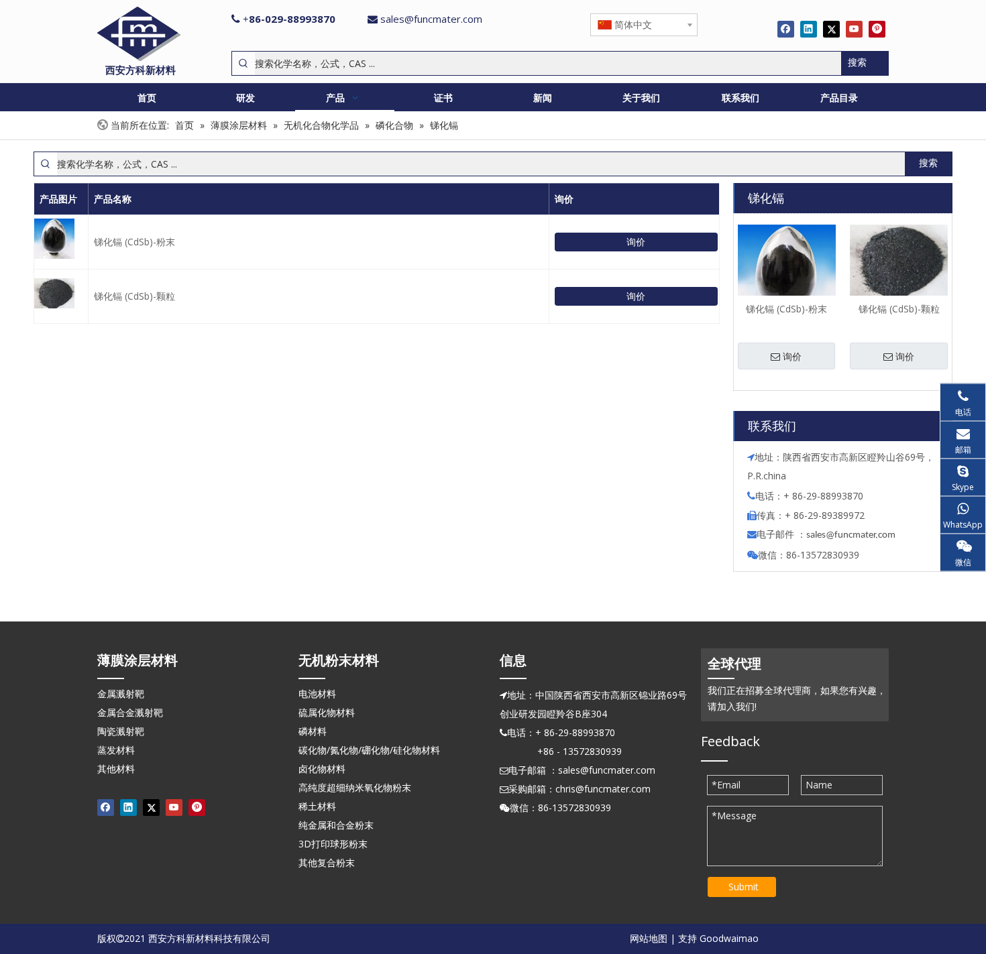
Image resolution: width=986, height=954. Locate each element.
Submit (743, 886)
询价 (635, 241)
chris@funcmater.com (603, 788)
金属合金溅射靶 (130, 712)
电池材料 (317, 693)
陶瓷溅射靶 (120, 731)
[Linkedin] (808, 29)
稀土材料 (317, 806)
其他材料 (116, 768)
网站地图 (648, 938)
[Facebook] (785, 29)
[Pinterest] (877, 29)
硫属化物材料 (326, 712)
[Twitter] (831, 29)
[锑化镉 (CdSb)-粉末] (787, 271)
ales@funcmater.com (852, 535)
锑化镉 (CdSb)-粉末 (134, 241)
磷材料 (312, 731)
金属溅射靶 (120, 693)
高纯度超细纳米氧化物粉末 (354, 787)
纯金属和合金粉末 (336, 825)
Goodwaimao (729, 938)
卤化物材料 (321, 768)
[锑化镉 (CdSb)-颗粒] (899, 259)
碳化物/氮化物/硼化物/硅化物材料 (369, 749)
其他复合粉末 (326, 862)
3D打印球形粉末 (333, 843)
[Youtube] (854, 29)
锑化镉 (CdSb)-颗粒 (134, 296)
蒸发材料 (116, 749)
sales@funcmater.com (431, 18)
